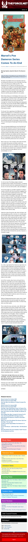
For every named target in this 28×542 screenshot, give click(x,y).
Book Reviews (7, 501)
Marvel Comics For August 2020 (8, 400)
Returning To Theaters (11, 449)
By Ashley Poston (12, 468)
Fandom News (7, 491)
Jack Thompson (8, 527)
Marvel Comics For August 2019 (8, 406)
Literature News (7, 466)
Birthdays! (5, 520)
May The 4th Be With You (7, 494)
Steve (7, 66)
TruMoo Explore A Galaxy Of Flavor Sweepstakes (13, 495)
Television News (8, 453)
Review (14, 509)
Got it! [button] (14, 539)
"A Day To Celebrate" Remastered (9, 497)
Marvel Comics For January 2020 (9, 405)
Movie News (6, 440)
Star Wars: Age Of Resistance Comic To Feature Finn (13, 408)
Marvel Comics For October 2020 (9, 399)
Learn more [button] (20, 536)
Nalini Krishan (7, 525)
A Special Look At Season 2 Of (10, 461)
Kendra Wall (6, 528)
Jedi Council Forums (9, 514)
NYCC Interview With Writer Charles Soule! (14, 409)
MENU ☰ (24, 9)
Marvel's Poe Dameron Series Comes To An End (11, 59)
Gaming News (7, 477)
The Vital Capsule (6, 470)
